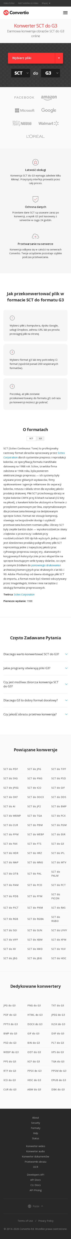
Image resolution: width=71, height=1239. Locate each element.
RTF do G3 (9, 1070)
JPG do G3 (9, 1005)
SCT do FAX (10, 843)
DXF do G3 (57, 1033)
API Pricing (36, 1190)
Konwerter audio (35, 1151)
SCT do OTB (10, 873)
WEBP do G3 (11, 1052)
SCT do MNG (35, 862)
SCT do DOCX (35, 797)
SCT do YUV (58, 949)
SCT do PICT (11, 907)
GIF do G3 (33, 1033)
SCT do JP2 (34, 806)
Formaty (35, 1128)
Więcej (45, 3)
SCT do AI (9, 806)
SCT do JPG (34, 769)
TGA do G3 (57, 1061)
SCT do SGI (10, 930)
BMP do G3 (10, 1033)
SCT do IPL (58, 853)
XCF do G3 (33, 1061)
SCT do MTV (58, 862)
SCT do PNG (34, 778)
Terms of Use (25, 1220)
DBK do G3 (58, 1089)
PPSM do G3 (58, 1070)
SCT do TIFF (58, 769)
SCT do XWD (35, 949)
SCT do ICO (34, 787)
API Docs (35, 1179)
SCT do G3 (57, 843)
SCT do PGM (59, 825)
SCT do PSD (58, 778)
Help (35, 1133)
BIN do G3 (33, 1042)
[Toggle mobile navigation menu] (65, 12)
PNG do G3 (34, 1005)
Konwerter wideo (35, 1146)
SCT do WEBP (35, 834)
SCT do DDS (58, 797)
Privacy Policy (45, 1220)
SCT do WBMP (12, 815)
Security (35, 1122)
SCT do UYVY (59, 930)
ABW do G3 (34, 1089)
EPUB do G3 (58, 1080)
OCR (35, 1166)
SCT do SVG (10, 778)
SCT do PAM (10, 885)
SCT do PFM (34, 896)
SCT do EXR (58, 834)
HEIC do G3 (34, 1080)
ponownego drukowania (45, 565)
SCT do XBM (34, 939)
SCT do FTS (34, 843)
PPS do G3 (9, 1061)
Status (35, 1138)
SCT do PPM (10, 834)
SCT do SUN (34, 930)
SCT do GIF (58, 787)
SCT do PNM (35, 907)
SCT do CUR (10, 825)
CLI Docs (36, 1185)
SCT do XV (9, 949)
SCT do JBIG (34, 958)
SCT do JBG (10, 958)
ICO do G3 (9, 1080)
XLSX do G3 (58, 1024)
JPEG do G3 (58, 1014)
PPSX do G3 (34, 1070)
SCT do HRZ (34, 853)
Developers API (35, 1174)
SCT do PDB (10, 896)
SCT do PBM (35, 825)
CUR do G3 (10, 1089)
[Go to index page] (16, 11)
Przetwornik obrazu (35, 1161)
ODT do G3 (34, 1052)
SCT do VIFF (10, 939)
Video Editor (9, 3)
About (35, 1117)
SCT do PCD (34, 885)
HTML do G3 (35, 1014)
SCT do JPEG (11, 787)
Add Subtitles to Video (28, 3)
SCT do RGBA (35, 918)
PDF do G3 (10, 1014)
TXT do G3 (57, 1005)
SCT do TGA (34, 815)
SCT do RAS (58, 907)
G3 (40, 438)
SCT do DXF (10, 797)
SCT (31, 438)
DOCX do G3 (34, 1024)
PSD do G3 (10, 1042)
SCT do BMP (59, 806)
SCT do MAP (10, 862)
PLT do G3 (57, 1042)
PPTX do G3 (10, 1024)
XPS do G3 (57, 1052)
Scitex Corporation (24, 594)
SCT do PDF (10, 769)
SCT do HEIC (59, 958)
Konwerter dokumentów (35, 1156)
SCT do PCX (58, 815)
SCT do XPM (58, 939)
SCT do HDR (10, 853)
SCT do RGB (10, 918)
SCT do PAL (34, 873)
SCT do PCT (58, 885)
